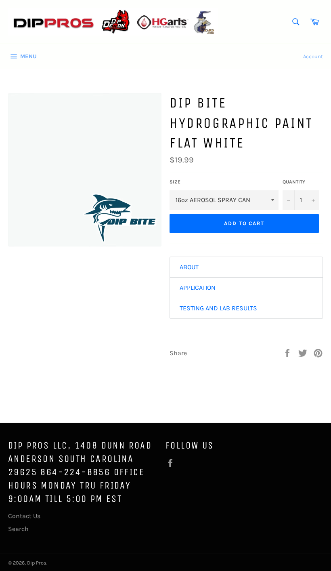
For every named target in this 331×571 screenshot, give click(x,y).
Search (18, 529)
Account (313, 56)
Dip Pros (36, 563)
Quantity (294, 182)
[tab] (246, 267)
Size (175, 182)
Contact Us (24, 516)
